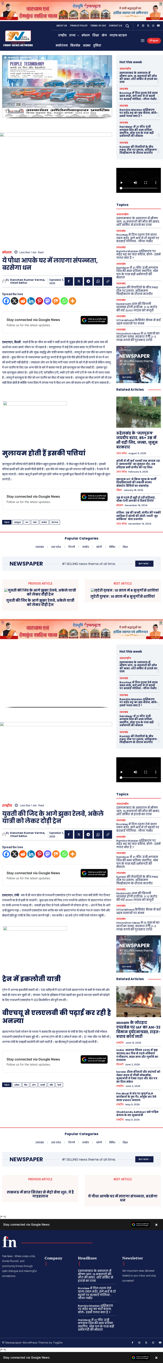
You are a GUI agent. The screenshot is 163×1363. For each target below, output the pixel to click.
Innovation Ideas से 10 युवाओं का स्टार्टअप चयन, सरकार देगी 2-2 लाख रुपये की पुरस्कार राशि (138, 337)
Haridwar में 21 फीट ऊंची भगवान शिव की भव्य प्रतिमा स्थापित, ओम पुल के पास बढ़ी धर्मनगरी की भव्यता (136, 131)
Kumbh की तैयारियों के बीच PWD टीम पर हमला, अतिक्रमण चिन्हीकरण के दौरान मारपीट (138, 150)
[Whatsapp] (64, 301)
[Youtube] (158, 25)
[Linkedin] (31, 301)
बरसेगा (44, 522)
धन (26, 522)
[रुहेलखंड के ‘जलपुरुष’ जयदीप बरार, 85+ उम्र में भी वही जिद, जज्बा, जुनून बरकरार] (138, 412)
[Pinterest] (39, 301)
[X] (148, 25)
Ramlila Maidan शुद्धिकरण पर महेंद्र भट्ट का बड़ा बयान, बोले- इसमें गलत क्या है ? (138, 113)
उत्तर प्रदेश (121, 453)
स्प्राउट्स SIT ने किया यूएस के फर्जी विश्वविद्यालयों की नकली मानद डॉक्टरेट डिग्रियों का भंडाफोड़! (136, 482)
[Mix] (56, 301)
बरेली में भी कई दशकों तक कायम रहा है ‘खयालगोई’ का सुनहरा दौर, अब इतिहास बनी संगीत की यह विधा (138, 464)
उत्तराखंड (123, 89)
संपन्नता (55, 522)
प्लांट (35, 522)
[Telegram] (88, 281)
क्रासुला (17, 522)
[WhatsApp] (153, 25)
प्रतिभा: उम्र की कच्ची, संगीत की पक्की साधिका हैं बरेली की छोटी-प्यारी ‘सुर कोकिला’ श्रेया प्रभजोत (138, 516)
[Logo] (9, 1241)
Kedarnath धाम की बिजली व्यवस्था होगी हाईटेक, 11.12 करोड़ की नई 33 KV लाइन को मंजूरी (136, 307)
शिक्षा (119, 490)
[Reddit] (23, 301)
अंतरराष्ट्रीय (125, 69)
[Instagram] (143, 25)
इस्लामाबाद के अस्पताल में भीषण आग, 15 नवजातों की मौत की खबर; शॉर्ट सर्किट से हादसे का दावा (138, 77)
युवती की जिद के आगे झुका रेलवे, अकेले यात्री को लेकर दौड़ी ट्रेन (40, 603)
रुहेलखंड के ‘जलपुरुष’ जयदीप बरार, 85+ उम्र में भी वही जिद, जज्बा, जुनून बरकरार (137, 440)
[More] (72, 301)
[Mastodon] (47, 301)
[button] (127, 25)
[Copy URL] (108, 281)
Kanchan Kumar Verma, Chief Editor (27, 281)
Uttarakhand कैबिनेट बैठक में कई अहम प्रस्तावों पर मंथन (138, 322)
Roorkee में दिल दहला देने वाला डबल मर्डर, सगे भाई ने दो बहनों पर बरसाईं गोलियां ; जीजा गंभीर (138, 96)
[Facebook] (138, 25)
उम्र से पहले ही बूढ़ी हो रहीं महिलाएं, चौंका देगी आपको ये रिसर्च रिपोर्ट (135, 499)
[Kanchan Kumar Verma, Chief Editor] (4, 281)
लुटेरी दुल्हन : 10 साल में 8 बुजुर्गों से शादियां (122, 597)
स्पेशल (7, 252)
